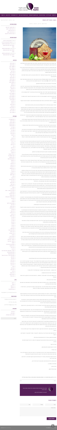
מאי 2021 (12, 71)
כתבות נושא (12, 192)
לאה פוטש (31, 23)
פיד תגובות (12, 287)
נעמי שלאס (12, 228)
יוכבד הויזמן (12, 184)
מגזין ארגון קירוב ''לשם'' (10, 203)
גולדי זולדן (12, 143)
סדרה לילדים (12, 231)
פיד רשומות (12, 286)
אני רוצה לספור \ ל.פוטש (10, 28)
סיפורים (13, 234)
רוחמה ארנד (12, 261)
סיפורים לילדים (12, 236)
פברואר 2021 (12, 74)
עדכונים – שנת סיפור (11, 239)
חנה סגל (12, 171)
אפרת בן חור (12, 131)
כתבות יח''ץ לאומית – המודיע (9, 190)
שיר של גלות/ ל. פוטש (10, 32)
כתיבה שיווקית (12, 195)
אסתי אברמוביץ (12, 125)
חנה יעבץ (12, 169)
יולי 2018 (12, 101)
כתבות (13, 187)
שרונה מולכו (12, 269)
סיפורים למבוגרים (47, 377)
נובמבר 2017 (12, 112)
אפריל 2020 (12, 87)
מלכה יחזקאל (12, 215)
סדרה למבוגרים (11, 233)
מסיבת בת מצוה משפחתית (10, 314)
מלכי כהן (13, 217)
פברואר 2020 (12, 90)
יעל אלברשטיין (12, 185)
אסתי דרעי (12, 127)
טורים (13, 176)
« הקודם (55, 380)
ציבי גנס (13, 249)
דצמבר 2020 (12, 77)
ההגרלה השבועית (11, 154)
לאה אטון (12, 198)
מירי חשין (12, 214)
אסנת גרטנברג (12, 122)
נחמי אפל (12, 222)
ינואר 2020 (12, 91)
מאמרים (13, 201)
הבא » (21, 380)
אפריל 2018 (12, 104)
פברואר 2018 (12, 107)
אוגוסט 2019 (12, 94)
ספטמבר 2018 (11, 98)
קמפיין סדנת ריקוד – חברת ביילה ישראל (8, 255)
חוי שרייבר (12, 162)
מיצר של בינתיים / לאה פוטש (9, 33)
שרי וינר (13, 271)
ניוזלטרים (12, 223)
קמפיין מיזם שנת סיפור (10, 252)
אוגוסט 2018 (12, 99)
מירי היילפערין (12, 212)
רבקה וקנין (12, 257)
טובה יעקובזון (12, 174)
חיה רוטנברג (12, 165)
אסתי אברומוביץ (11, 124)
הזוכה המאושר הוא (11, 155)
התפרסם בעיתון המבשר (40, 377)
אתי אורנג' (12, 135)
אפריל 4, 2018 (44, 23)
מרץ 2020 (12, 88)
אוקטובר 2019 (11, 93)
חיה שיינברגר (12, 166)
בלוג (13, 136)
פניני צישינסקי (12, 245)
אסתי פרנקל (12, 128)
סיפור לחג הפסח (28, 377)
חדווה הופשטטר (11, 157)
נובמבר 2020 (12, 79)
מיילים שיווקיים (12, 207)
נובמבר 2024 (12, 64)
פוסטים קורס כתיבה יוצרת (10, 244)
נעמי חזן (13, 225)
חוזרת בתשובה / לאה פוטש (10, 27)
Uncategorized (11, 119)
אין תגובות (35, 23)
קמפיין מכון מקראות (11, 253)
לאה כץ (13, 200)
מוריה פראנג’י (12, 206)
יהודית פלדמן (12, 182)
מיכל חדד (12, 209)
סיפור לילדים (23, 377)
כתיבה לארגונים (11, 193)
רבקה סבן (12, 258)
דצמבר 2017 (12, 110)
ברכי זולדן (12, 138)
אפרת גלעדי (12, 133)
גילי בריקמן (12, 144)
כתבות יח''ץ (12, 188)
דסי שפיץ (12, 152)
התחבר (13, 284)
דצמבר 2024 (12, 63)
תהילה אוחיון (12, 272)
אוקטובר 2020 (11, 80)
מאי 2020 (12, 85)
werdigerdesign (8, 427)
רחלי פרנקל (12, 263)
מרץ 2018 (12, 106)
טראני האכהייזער (11, 179)
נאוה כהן (13, 220)
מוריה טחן (12, 204)
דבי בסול (13, 149)
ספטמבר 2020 (11, 82)
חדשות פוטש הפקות (11, 158)
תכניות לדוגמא (12, 274)
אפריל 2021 (12, 72)
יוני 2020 (12, 83)
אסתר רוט (12, 130)
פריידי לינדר (12, 247)
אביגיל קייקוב (12, 120)
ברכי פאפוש (12, 139)
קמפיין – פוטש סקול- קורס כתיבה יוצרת (8, 250)
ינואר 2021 (12, 75)
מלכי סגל (12, 219)
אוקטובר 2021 (11, 66)
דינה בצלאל (12, 150)
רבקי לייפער (12, 260)
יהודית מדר (12, 181)
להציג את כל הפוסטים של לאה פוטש (41, 392)
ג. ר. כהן (13, 141)
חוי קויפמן (12, 160)
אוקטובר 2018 (11, 96)
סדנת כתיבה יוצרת (11, 230)
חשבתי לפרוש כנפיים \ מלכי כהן (7, 42)
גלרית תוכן (52, 377)
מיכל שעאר (12, 211)
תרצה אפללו (12, 276)
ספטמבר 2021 (11, 68)
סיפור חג (32, 377)
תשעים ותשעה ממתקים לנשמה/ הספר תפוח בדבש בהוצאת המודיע (8, 45)
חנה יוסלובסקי (12, 168)
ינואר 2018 (12, 109)
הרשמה (13, 282)
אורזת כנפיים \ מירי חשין (7, 40)
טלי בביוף (12, 177)
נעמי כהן (12, 226)
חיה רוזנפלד (12, 163)
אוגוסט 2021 (12, 69)
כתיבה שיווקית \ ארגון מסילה (9, 196)
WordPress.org (11, 289)
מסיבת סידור (12, 313)
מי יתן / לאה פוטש (11, 30)
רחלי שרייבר (12, 264)
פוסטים (13, 242)
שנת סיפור (12, 268)
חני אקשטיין (12, 173)
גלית (13, 146)
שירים (13, 266)
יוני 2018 (12, 102)
